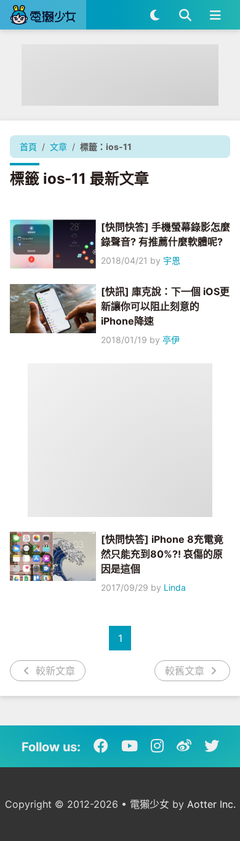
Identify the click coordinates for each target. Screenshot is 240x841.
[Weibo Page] (184, 746)
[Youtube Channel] (129, 746)
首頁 (28, 146)
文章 (58, 146)
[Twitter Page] (211, 746)
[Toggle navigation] (215, 15)
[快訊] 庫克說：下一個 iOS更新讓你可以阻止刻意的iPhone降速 (165, 306)
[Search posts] (185, 15)
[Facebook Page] (101, 746)
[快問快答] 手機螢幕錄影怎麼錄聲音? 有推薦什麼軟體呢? (165, 234)
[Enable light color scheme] (155, 15)
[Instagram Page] (157, 746)
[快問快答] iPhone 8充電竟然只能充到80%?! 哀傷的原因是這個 (162, 554)
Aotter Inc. (211, 804)
